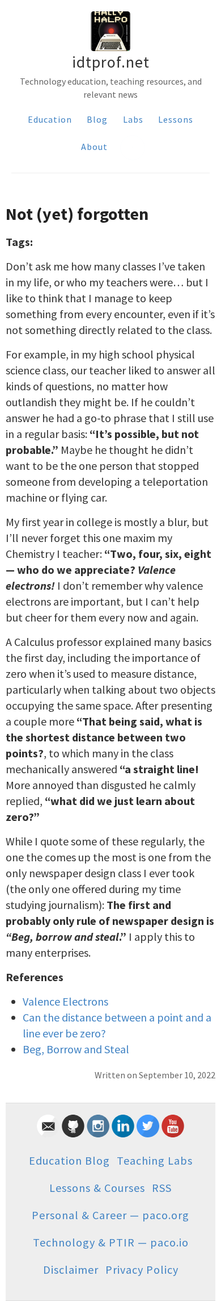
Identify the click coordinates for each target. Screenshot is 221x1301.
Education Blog (69, 1160)
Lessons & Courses (97, 1188)
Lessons (175, 119)
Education (50, 119)
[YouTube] (173, 1133)
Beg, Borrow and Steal (76, 1049)
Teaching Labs (155, 1160)
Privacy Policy (141, 1269)
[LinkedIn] (123, 1133)
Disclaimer (71, 1269)
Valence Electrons (65, 1001)
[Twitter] (148, 1133)
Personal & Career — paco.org (110, 1215)
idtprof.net (111, 62)
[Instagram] (98, 1133)
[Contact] (48, 1133)
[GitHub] (73, 1133)
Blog (97, 119)
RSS (162, 1188)
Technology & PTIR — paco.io (111, 1242)
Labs (133, 119)
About (94, 146)
